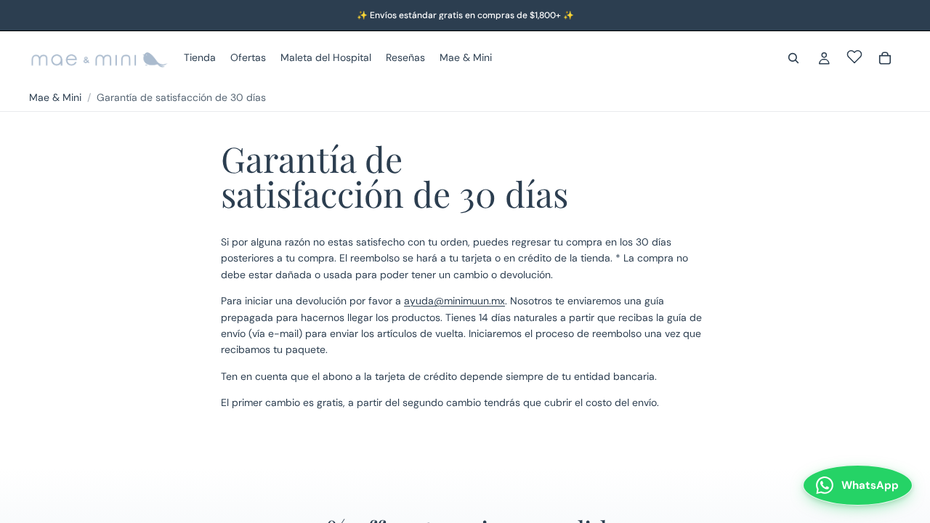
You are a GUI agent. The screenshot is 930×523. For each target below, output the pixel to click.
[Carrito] (885, 58)
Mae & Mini (55, 97)
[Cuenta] (824, 58)
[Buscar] (793, 58)
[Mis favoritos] (854, 56)
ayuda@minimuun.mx (454, 300)
